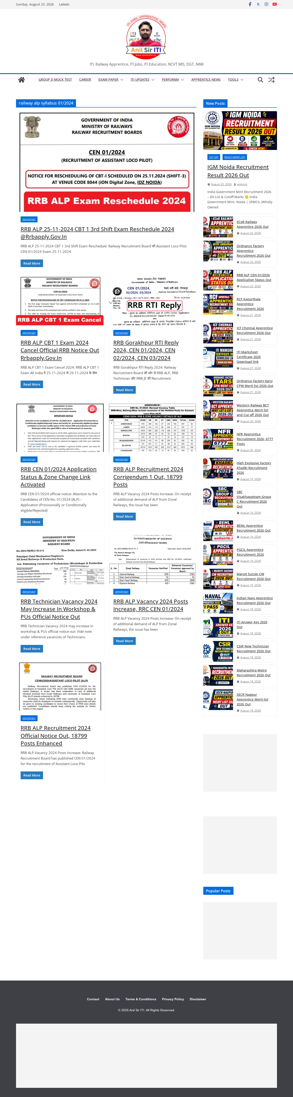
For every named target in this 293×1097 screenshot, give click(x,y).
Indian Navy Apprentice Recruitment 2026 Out (255, 600)
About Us (112, 999)
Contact (93, 999)
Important (29, 219)
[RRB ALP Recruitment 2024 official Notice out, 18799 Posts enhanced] (60, 686)
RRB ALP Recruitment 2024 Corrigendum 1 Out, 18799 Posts (148, 476)
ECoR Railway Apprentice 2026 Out (253, 224)
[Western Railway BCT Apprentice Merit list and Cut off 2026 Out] (218, 413)
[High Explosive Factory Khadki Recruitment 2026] (218, 471)
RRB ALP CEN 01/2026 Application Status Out (254, 277)
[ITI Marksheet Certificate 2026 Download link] (218, 360)
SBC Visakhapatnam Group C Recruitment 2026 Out (254, 499)
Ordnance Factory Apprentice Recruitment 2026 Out (254, 251)
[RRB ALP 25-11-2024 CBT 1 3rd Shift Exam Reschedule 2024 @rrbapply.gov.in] (106, 161)
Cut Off (213, 157)
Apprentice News (206, 79)
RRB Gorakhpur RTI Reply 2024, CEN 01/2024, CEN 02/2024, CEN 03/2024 (146, 350)
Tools (233, 79)
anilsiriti (242, 184)
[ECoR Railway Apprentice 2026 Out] (218, 227)
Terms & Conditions (140, 999)
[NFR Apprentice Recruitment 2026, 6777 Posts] (218, 442)
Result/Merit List (234, 157)
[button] (120, 79)
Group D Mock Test (55, 79)
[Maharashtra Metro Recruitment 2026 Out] (218, 675)
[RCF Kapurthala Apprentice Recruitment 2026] (218, 307)
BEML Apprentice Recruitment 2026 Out (254, 528)
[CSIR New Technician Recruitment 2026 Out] (218, 651)
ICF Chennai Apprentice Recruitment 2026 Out (255, 330)
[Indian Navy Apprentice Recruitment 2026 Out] (218, 603)
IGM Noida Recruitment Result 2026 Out (238, 171)
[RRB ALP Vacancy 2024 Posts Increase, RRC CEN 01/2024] (153, 559)
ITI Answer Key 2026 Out (252, 624)
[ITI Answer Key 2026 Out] (218, 627)
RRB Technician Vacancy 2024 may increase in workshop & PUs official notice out (59, 608)
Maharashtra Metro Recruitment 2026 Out (254, 672)
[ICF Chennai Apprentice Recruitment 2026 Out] (218, 333)
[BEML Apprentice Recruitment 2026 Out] (218, 531)
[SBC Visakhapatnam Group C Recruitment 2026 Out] (218, 502)
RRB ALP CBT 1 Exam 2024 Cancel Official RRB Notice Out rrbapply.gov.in (60, 350)
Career (85, 79)
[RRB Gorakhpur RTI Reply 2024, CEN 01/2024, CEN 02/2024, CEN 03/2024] (153, 300)
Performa (170, 79)
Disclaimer (198, 999)
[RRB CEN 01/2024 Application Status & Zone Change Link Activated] (60, 427)
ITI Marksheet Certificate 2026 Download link (249, 357)
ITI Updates (140, 79)
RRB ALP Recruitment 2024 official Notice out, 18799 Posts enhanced (56, 735)
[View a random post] (271, 79)
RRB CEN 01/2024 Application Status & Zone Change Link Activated (59, 476)
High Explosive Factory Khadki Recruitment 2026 (254, 468)
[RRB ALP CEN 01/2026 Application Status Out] (218, 280)
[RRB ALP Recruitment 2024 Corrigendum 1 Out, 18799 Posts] (153, 427)
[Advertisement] (240, 763)
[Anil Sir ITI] (21, 79)
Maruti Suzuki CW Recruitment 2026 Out (254, 576)
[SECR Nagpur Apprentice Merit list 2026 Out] (218, 702)
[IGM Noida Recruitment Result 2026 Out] (240, 130)
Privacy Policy (173, 999)
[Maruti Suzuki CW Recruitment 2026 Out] (218, 579)
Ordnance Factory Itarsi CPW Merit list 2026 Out (255, 383)
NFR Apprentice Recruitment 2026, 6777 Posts (255, 439)
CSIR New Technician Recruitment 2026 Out (254, 648)
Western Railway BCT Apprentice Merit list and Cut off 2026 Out (253, 410)
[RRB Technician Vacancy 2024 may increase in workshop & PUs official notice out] (60, 559)
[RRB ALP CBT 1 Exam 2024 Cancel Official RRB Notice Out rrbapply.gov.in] (60, 300)
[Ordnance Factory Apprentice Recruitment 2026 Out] (218, 254)
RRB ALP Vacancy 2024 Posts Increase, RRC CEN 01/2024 (150, 605)
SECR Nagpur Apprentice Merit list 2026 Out (252, 699)
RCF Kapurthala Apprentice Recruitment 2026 (250, 304)
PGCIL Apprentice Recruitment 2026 (250, 552)
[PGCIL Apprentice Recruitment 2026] (218, 555)
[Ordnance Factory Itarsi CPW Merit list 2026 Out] (218, 386)
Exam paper (108, 79)
